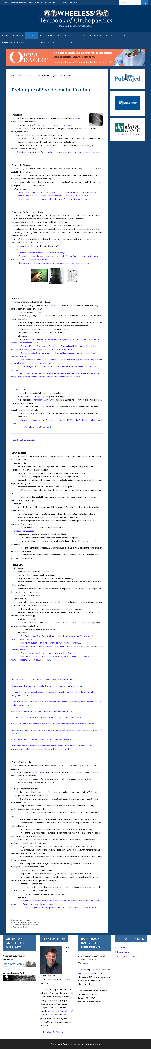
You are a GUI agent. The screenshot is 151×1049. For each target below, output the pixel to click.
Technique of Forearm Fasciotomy (25, 925)
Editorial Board (34, 3)
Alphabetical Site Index (49, 3)
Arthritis (5, 35)
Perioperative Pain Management (15, 42)
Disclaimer (120, 947)
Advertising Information (18, 3)
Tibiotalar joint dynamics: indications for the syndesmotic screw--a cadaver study (45, 686)
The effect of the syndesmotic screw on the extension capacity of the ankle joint (45, 717)
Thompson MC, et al (41, 400)
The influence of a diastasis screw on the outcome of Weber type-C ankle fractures (53, 199)
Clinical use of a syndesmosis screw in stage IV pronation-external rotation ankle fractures (56, 192)
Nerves (126, 35)
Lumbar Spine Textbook (92, 35)
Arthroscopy (18, 35)
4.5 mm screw (24, 396)
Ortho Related (64, 42)
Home (5, 3)
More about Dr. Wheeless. (54, 1032)
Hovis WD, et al (37, 839)
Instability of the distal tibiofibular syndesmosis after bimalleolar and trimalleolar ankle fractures (51, 724)
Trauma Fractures (47, 42)
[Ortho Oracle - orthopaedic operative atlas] (75, 65)
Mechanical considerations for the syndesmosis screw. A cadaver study (41, 711)
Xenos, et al (55, 305)
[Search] (144, 2)
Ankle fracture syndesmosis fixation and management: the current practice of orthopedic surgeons (58, 152)
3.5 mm (21, 393)
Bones (30, 35)
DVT (42, 35)
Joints (72, 35)
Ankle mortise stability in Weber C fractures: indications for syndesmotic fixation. (52, 195)
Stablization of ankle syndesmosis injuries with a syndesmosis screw (40, 739)
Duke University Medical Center (70, 1044)
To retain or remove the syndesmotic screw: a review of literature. (49, 653)
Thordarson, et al (38, 792)
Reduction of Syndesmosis (23, 440)
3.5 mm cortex (38, 772)
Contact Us (63, 3)
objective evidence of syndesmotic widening (56, 125)
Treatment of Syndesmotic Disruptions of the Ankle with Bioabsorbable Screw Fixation (58, 907)
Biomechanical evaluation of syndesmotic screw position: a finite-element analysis (54, 263)
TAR (34, 42)
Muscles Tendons (112, 35)
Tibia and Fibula (24, 920)
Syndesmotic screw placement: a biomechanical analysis (42, 253)
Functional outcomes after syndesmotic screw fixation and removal (50, 643)
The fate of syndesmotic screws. (35, 427)
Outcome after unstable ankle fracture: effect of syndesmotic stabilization (42, 679)
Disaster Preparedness (57, 35)
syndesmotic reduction (23, 531)
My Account (74, 3)
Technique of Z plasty (21, 927)
